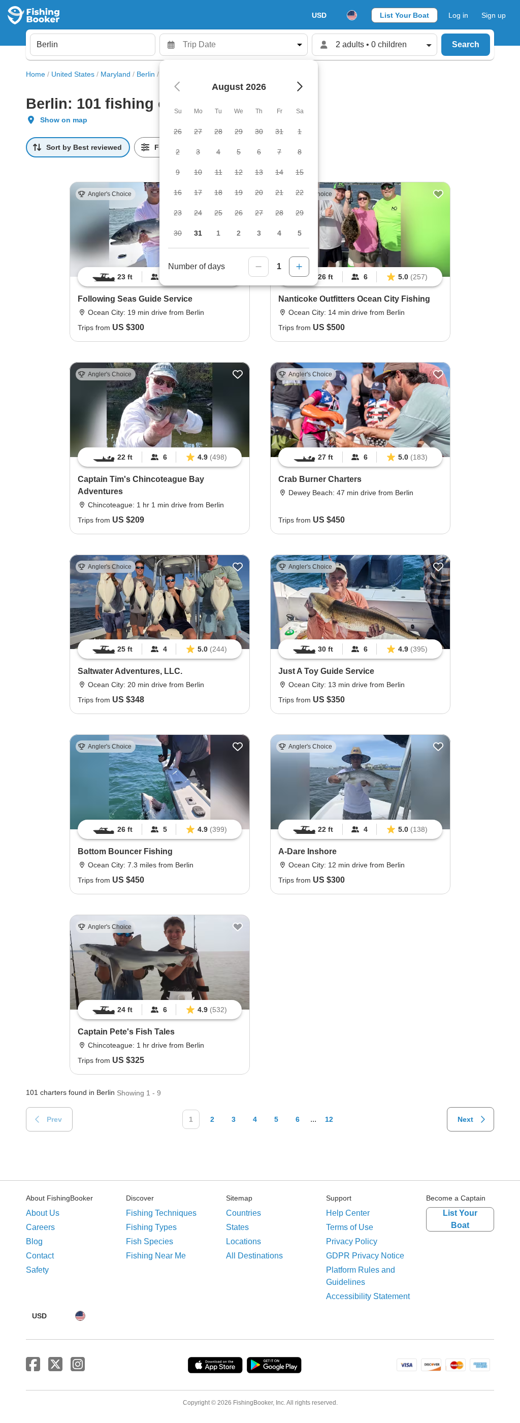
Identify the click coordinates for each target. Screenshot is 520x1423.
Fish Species (149, 1241)
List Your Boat (404, 15)
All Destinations (254, 1255)
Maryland (116, 74)
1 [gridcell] (218, 233)
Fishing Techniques (161, 1213)
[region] (360, 276)
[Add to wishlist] (438, 194)
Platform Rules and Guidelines (360, 1276)
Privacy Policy (351, 1241)
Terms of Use (349, 1227)
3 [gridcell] (259, 233)
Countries (243, 1213)
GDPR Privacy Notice (365, 1255)
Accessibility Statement (368, 1296)
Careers (40, 1227)
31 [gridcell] (198, 233)
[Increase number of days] (299, 266)
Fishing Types (151, 1227)
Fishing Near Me (156, 1255)
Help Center (348, 1213)
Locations (243, 1241)
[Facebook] (33, 1364)
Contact (40, 1255)
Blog (34, 1241)
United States (72, 74)
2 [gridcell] (239, 233)
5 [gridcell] (300, 233)
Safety (37, 1270)
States (237, 1227)
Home (35, 74)
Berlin (146, 74)
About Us (42, 1213)
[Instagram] (78, 1364)
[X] (55, 1364)
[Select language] (352, 15)
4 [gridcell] (279, 233)
